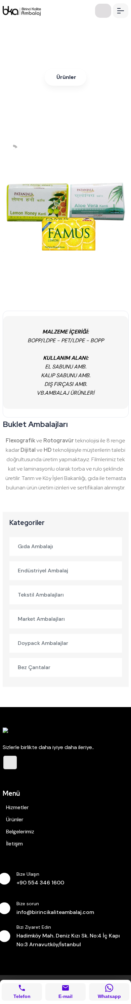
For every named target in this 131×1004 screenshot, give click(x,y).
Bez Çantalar (34, 667)
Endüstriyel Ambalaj (43, 570)
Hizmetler (17, 807)
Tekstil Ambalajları (41, 594)
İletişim (14, 843)
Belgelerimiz (20, 831)
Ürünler (66, 77)
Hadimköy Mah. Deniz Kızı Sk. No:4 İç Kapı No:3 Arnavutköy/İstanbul (68, 940)
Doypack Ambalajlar (43, 643)
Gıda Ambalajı (35, 546)
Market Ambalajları (41, 618)
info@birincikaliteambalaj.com (55, 912)
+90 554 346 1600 (40, 882)
